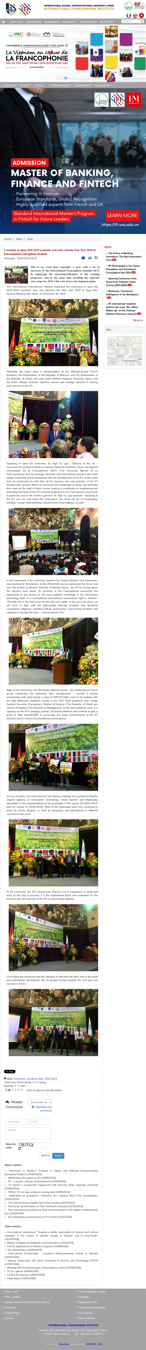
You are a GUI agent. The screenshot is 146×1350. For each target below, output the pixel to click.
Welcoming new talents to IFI (24, 1177)
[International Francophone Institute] (18, 9)
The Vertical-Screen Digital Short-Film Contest (34, 1202)
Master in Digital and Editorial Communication (32, 1242)
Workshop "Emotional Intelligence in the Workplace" (122, 293)
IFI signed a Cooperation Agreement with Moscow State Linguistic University (53, 1184)
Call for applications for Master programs (30, 1246)
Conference (82, 85)
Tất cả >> (138, 320)
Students (106, 21)
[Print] (90, 257)
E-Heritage (8, 85)
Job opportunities (17, 1249)
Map (108, 329)
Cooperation (87, 21)
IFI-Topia (24, 85)
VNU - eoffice (12, 1296)
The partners (85, 1312)
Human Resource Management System (26, 1302)
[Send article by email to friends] (84, 257)
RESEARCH (68, 21)
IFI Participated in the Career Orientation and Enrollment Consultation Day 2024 (123, 269)
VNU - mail (10, 1291)
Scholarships (11, 1312)
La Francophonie (59, 85)
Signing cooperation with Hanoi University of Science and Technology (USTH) (52, 1260)
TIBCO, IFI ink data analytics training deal (31, 1192)
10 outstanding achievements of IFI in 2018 (32, 1216)
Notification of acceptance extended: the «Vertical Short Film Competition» (53, 1195)
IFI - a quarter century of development (29, 1181)
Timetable (83, 1296)
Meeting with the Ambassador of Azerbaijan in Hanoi (36, 1267)
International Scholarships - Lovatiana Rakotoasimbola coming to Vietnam (53, 1253)
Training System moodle (91, 1291)
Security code (11, 1146)
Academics (32, 21)
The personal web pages (91, 1307)
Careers (9, 1318)
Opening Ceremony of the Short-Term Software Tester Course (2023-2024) (121, 282)
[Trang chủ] (4, 22)
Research (10, 1307)
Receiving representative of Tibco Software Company (38, 1206)
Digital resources (87, 1302)
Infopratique (14, 1278)
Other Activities (86, 1318)
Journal (39, 85)
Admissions (51, 21)
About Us (16, 21)
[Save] (97, 257)
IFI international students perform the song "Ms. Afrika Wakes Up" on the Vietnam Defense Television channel (122, 308)
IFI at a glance (15, 1271)
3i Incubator (102, 85)
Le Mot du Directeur (18, 1274)
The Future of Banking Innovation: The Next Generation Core (124, 256)
